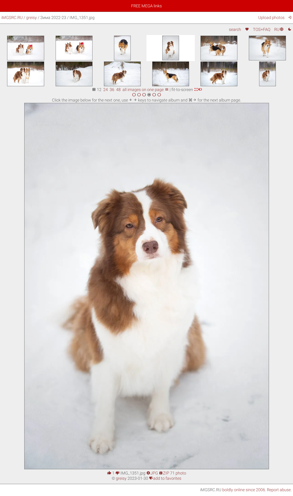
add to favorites (165, 478)
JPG (152, 473)
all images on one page (145, 89)
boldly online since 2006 (243, 489)
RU (279, 29)
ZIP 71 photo (172, 473)
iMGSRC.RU (12, 17)
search (235, 29)
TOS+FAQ (261, 29)
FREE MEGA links (146, 5)
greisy (31, 17)
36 (112, 89)
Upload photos (271, 17)
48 (118, 89)
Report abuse (279, 489)
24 (105, 89)
